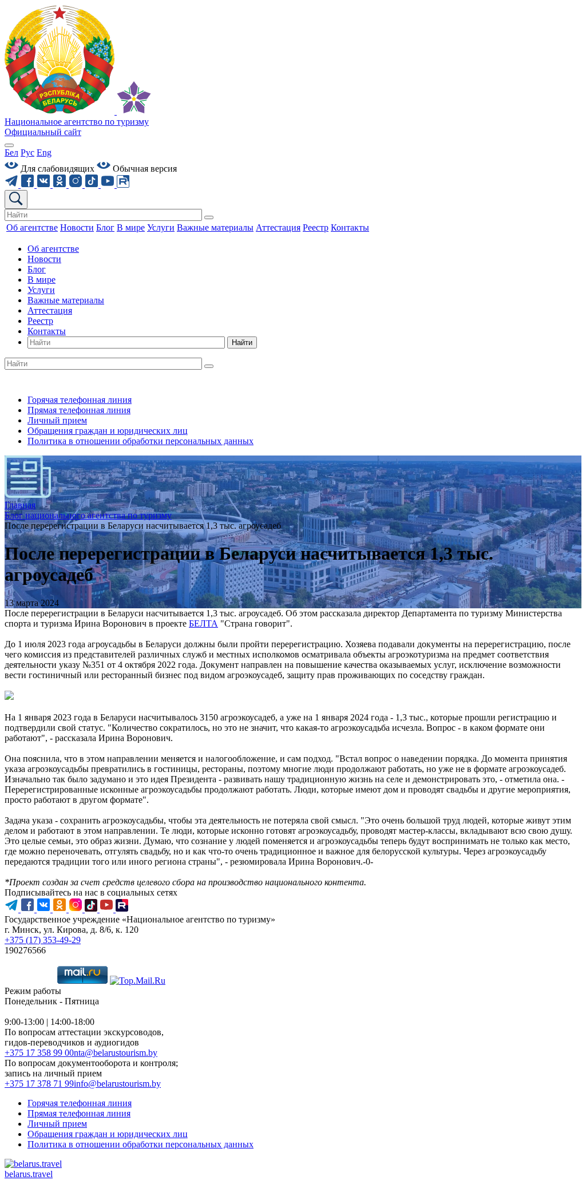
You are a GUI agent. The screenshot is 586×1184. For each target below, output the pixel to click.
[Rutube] (123, 184)
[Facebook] (29, 184)
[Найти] (208, 217)
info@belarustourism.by (117, 1083)
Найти (242, 342)
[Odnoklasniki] (61, 184)
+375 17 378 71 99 (39, 1083)
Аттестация (49, 310)
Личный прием (57, 420)
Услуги (41, 290)
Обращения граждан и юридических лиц (107, 430)
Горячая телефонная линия (79, 400)
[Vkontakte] (45, 184)
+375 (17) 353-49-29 (43, 940)
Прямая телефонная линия (78, 410)
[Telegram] (13, 184)
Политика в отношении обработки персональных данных (140, 441)
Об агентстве (53, 249)
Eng (44, 152)
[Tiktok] (93, 184)
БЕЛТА (203, 623)
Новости (44, 259)
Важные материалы (65, 300)
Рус (27, 152)
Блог (36, 269)
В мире (41, 279)
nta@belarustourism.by (115, 1053)
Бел (11, 152)
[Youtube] (109, 184)
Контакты (46, 331)
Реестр (40, 321)
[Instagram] (77, 184)
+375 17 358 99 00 (39, 1053)
